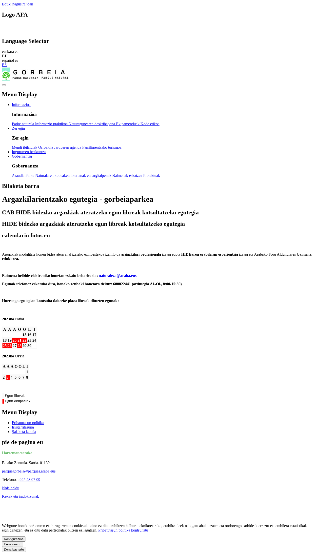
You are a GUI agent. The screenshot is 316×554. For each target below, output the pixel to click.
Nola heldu (10, 488)
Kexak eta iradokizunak (20, 496)
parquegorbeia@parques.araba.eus (29, 471)
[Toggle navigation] (4, 85)
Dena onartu (12, 544)
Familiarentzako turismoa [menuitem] (101, 147)
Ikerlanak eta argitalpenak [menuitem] (91, 175)
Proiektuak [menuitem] (151, 175)
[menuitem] (21, 105)
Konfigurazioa (13, 539)
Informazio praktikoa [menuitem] (52, 124)
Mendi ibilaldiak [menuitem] (25, 147)
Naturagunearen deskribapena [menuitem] (92, 124)
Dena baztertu (14, 549)
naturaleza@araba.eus (118, 275)
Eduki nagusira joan (17, 4)
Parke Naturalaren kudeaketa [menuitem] (48, 175)
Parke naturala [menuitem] (23, 124)
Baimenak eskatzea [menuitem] (127, 175)
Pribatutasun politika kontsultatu (123, 530)
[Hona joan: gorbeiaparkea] (36, 79)
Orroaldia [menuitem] (46, 147)
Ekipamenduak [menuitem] (128, 124)
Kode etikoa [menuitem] (149, 124)
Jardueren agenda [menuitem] (68, 147)
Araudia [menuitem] (18, 175)
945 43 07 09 (30, 479)
